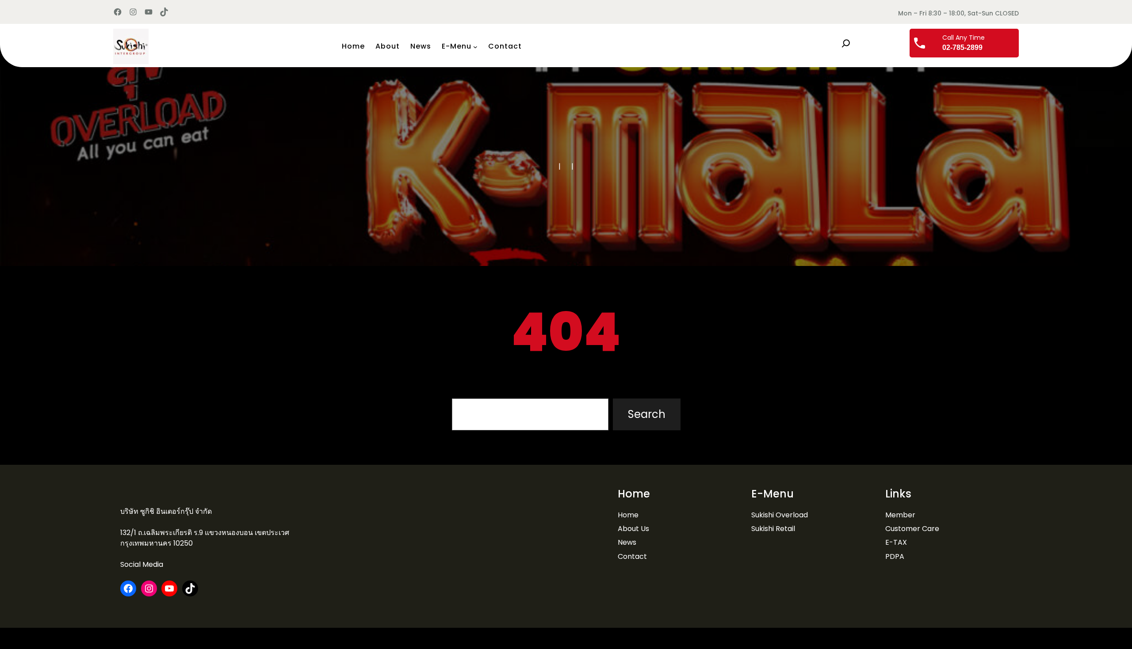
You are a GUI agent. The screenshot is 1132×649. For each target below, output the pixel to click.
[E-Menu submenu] (475, 46)
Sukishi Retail (773, 529)
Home (628, 515)
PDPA (894, 556)
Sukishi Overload (779, 515)
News (627, 542)
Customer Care (912, 529)
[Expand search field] (846, 43)
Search (646, 414)
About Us (633, 529)
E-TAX (896, 542)
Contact (632, 556)
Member (900, 515)
